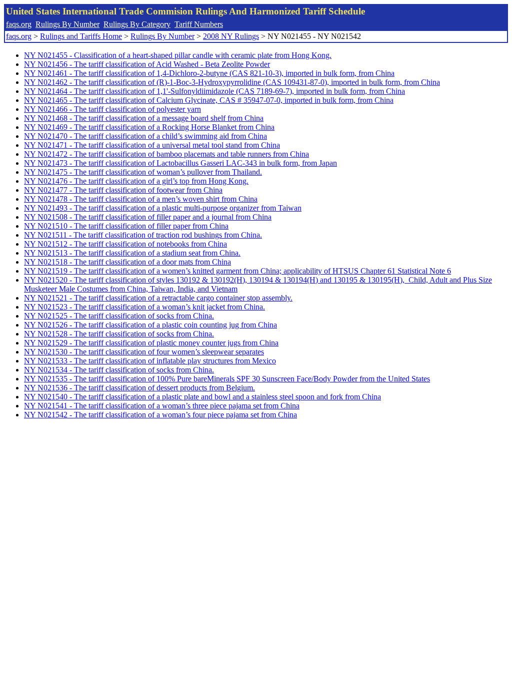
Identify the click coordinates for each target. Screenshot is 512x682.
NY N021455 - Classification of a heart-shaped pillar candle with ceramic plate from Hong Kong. (178, 55)
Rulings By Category (137, 24)
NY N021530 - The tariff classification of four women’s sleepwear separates (144, 351)
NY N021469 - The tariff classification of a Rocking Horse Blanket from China (149, 127)
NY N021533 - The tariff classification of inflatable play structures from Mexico (150, 360)
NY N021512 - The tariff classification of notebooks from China (125, 244)
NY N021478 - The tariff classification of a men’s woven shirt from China (141, 199)
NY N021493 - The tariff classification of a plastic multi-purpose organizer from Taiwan (163, 208)
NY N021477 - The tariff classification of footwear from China (123, 190)
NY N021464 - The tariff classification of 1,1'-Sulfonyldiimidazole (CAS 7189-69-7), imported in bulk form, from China (214, 91)
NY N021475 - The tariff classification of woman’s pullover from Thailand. (143, 172)
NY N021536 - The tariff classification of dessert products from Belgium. (139, 387)
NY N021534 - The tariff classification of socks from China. (119, 369)
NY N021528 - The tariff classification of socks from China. (119, 334)
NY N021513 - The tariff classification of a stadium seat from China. (132, 253)
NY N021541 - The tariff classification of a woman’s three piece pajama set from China (162, 405)
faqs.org (19, 24)
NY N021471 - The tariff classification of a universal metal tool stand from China (152, 145)
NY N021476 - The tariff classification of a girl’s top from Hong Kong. (136, 181)
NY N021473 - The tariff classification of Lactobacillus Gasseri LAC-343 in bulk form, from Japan (180, 163)
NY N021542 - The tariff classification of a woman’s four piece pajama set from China (160, 414)
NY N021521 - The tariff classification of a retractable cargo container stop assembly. (158, 298)
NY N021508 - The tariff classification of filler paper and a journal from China (148, 217)
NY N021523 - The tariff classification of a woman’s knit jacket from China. (144, 307)
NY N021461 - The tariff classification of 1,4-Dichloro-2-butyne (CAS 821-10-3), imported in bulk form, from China (209, 73)
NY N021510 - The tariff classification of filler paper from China (126, 226)
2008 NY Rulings (231, 36)
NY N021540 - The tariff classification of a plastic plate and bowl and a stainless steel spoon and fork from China (202, 396)
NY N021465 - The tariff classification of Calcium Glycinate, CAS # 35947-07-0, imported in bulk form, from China (209, 100)
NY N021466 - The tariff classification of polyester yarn (112, 109)
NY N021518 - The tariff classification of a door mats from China (127, 262)
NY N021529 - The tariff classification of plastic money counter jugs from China (151, 343)
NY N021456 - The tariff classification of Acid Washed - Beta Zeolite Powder (147, 64)
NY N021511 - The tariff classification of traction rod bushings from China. (143, 235)
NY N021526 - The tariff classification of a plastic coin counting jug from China (150, 325)
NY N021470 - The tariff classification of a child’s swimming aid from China (145, 136)
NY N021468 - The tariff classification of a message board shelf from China (144, 118)
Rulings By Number (68, 24)
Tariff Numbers (198, 24)
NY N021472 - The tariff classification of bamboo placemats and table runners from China (166, 154)
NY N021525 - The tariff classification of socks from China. (119, 316)
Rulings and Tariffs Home (81, 36)
